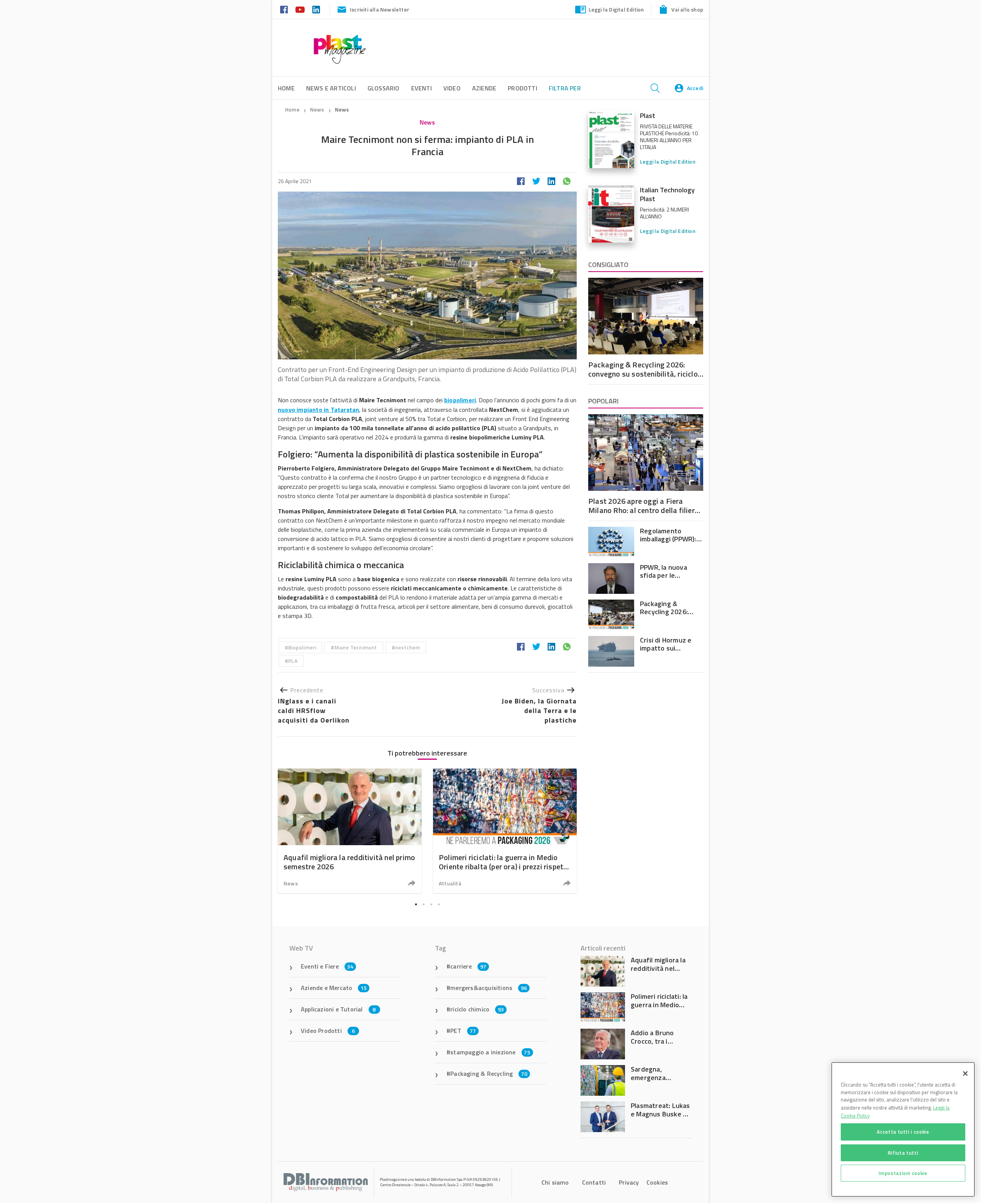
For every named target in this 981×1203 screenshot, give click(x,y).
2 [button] (423, 904)
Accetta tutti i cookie (903, 1132)
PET (463, 1030)
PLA (292, 661)
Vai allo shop (687, 9)
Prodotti (522, 88)
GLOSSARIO (383, 88)
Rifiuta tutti (903, 1152)
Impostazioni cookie (903, 1173)
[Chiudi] (965, 1073)
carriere (468, 966)
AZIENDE (484, 88)
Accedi (695, 88)
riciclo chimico (477, 1009)
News (317, 109)
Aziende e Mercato (334, 987)
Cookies (657, 1182)
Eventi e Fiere (327, 966)
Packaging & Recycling (488, 1073)
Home (292, 109)
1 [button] (416, 904)
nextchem (407, 647)
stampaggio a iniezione (490, 1052)
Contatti (594, 1182)
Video (452, 88)
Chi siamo (555, 1182)
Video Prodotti (328, 1030)
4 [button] (439, 904)
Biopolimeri (302, 647)
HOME (286, 88)
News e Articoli (331, 88)
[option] (349, 831)
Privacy (629, 1182)
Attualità (450, 883)
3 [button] (431, 904)
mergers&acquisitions (488, 987)
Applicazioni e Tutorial (338, 1009)
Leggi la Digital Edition (616, 9)
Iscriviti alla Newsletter (379, 9)
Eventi (421, 88)
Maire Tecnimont (356, 647)
